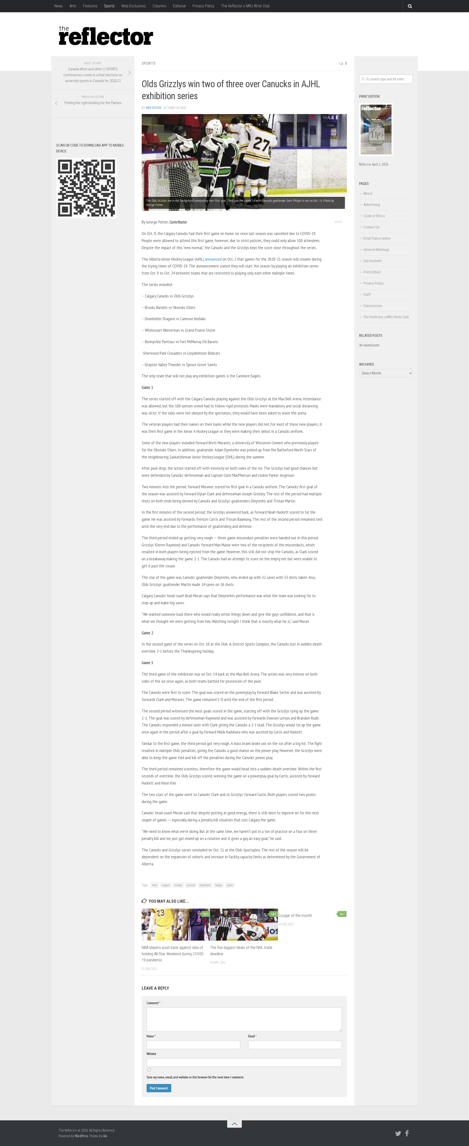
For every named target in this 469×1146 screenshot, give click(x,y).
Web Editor (153, 108)
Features (90, 6)
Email (252, 1036)
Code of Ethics (374, 216)
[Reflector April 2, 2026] (376, 155)
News (58, 6)
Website (151, 1053)
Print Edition (372, 272)
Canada (178, 885)
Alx (105, 1136)
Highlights (205, 885)
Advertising (371, 204)
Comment (153, 1003)
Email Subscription (377, 238)
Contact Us (371, 227)
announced (213, 259)
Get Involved (372, 261)
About (367, 193)
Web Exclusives (133, 6)
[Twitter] (398, 1133)
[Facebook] (407, 1133)
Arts (73, 6)
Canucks (191, 885)
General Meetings (376, 249)
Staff (367, 294)
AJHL (154, 885)
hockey (218, 885)
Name (151, 1036)
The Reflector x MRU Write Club (245, 6)
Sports (109, 6)
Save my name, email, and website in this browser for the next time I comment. (195, 1077)
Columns (159, 6)
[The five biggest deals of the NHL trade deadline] (244, 925)
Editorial (179, 6)
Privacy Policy (203, 6)
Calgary (166, 885)
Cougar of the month (295, 915)
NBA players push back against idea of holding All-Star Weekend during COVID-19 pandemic (173, 953)
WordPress (81, 1136)
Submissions (372, 306)
